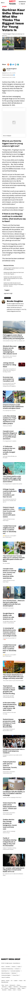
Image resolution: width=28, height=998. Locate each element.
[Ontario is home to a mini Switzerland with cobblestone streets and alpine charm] (14, 397)
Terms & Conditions (5, 977)
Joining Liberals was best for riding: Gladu (9, 364)
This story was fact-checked (8, 74)
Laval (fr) (6, 988)
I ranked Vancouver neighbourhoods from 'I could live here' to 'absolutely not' (9, 529)
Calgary (10, 986)
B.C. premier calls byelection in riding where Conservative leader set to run (13, 869)
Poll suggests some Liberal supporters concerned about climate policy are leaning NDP (13, 336)
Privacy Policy (16, 975)
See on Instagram (7, 135)
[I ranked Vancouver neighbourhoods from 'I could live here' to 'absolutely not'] (21, 527)
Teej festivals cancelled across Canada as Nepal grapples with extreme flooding (9, 689)
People (4, 6)
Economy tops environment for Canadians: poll (8, 379)
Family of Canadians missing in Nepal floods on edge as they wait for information (9, 841)
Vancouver (4, 986)
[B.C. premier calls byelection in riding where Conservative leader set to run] (14, 860)
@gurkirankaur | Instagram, (9, 47)
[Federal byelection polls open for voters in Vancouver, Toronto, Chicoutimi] (21, 763)
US (11, 980)
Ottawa (18, 985)
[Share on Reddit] (8, 64)
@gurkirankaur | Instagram (20, 47)
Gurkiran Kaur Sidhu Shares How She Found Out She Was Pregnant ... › (14, 273)
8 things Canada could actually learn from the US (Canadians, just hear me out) (10, 493)
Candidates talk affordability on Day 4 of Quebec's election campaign (14, 793)
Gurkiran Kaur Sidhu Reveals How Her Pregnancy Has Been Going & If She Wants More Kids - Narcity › (13, 284)
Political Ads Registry (6, 975)
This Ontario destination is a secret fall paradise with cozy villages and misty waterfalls (13, 676)
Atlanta (9, 989)
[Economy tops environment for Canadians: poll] (21, 379)
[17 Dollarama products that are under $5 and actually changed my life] (21, 448)
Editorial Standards (5, 973)
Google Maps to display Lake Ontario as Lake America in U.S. (8, 616)
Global (20, 980)
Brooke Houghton (12, 68)
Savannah (4, 989)
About (2, 966)
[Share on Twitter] (13, 64)
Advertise (8, 966)
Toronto (12, 4)
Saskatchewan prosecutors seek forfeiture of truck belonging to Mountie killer (9, 723)
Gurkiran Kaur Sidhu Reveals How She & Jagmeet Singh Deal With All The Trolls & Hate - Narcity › (13, 278)
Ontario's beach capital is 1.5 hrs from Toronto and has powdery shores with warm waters (9, 512)
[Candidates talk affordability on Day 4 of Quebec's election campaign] (14, 784)
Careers (19, 966)
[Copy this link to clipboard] (18, 64)
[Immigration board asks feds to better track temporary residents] (14, 741)
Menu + (3, 2)
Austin (14, 989)
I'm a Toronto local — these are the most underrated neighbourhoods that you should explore (13, 603)
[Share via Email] (15, 64)
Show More (7, 298)
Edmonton (16, 986)
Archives (14, 966)
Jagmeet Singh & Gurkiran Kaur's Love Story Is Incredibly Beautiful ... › (14, 268)
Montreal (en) (13, 988)
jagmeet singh (8, 293)
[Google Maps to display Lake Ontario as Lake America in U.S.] (21, 615)
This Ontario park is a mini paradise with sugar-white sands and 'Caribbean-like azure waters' (12, 479)
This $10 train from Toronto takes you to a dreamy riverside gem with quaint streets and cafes (14, 558)
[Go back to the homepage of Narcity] (12, 1)
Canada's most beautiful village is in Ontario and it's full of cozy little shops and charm (10, 434)
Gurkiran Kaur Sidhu (8, 82)
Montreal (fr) (12, 985)
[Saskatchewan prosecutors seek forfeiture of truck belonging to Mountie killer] (21, 721)
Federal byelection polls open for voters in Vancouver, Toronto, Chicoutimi (10, 765)
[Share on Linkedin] (11, 64)
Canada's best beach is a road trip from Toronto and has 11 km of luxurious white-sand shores (9, 573)
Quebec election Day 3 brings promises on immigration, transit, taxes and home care (10, 824)
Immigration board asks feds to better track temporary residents (14, 751)
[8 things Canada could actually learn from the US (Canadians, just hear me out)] (21, 491)
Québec (15, 980)
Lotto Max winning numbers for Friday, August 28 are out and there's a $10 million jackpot (9, 419)
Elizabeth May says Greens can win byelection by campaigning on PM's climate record (10, 350)
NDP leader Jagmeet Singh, (16, 86)
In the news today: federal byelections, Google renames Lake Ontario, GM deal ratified (10, 706)
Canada (7, 980)
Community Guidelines (15, 970)
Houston (19, 989)
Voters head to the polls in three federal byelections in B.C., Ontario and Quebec (9, 806)
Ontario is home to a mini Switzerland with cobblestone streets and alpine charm (13, 406)
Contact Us (17, 968)
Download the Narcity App (7, 968)
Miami (23, 988)
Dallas (19, 988)
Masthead (14, 973)
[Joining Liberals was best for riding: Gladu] (21, 364)
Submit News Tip (5, 970)
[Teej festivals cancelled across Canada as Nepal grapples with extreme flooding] (21, 688)
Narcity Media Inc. (16, 963)
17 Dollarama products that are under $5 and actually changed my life (9, 450)
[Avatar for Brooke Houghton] (3, 302)
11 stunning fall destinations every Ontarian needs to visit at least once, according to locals (9, 632)
